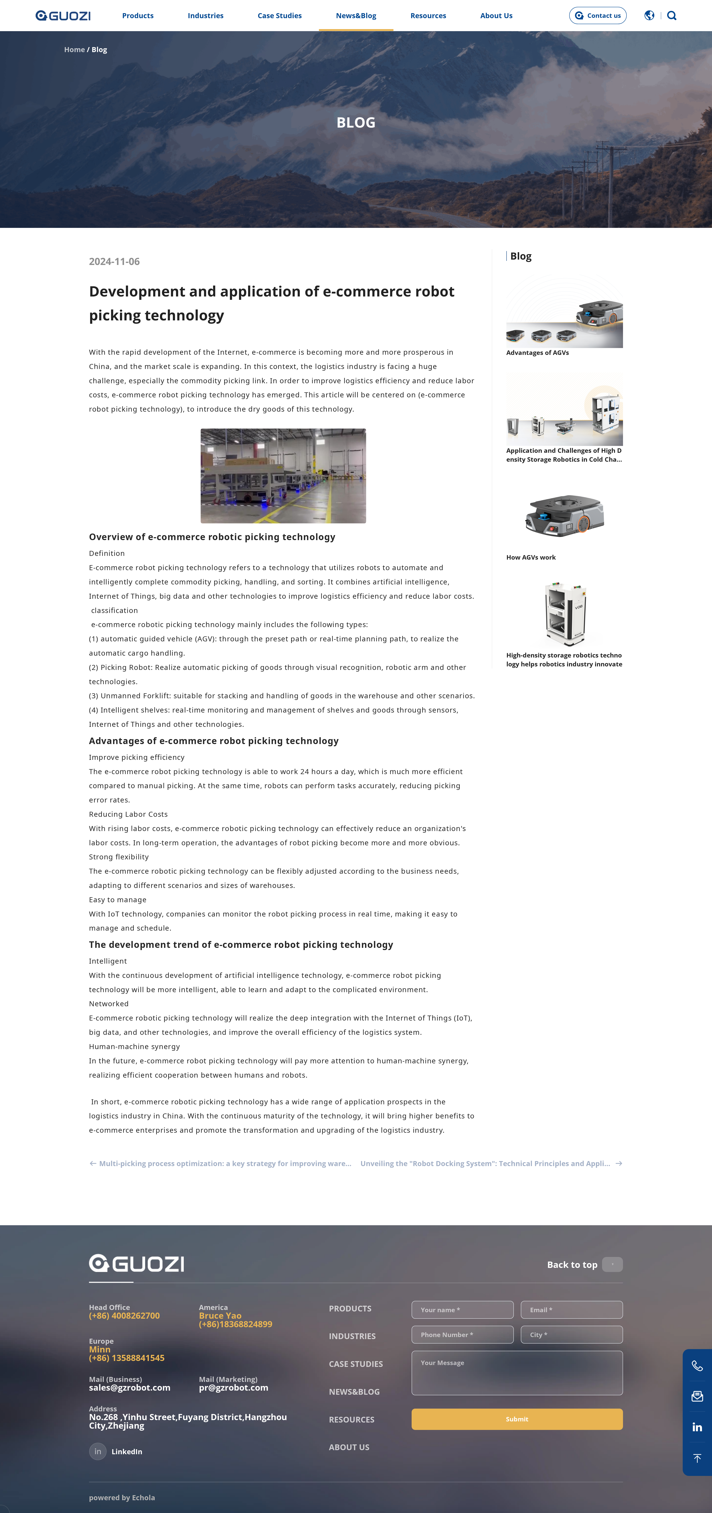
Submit (517, 1419)
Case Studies (280, 15)
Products (138, 15)
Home (74, 49)
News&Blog (356, 15)
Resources (428, 15)
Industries (206, 15)
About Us (496, 15)
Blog (99, 49)
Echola (143, 1497)
